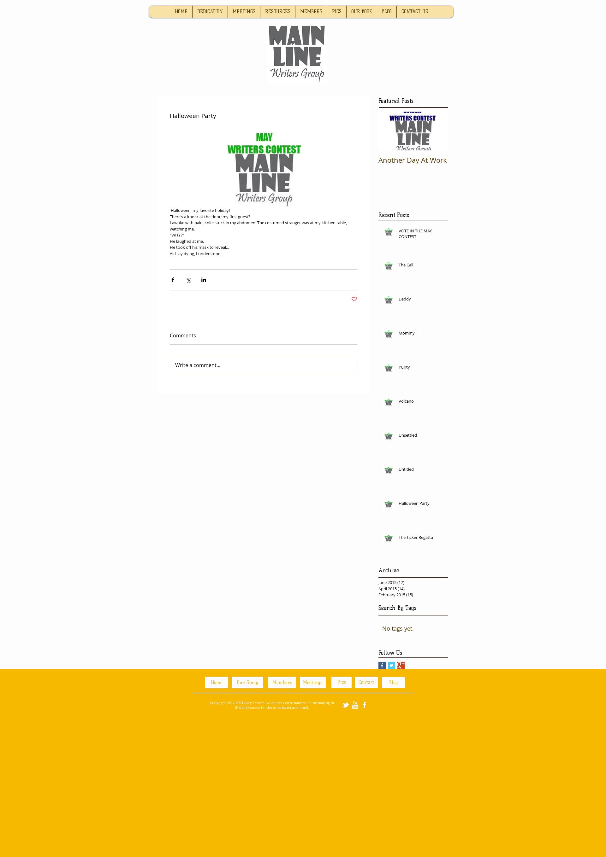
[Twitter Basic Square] (391, 665)
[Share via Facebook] (173, 280)
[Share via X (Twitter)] (188, 280)
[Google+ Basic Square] (401, 665)
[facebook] (364, 705)
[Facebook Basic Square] (382, 665)
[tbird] (345, 705)
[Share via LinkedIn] (204, 280)
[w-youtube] (355, 705)
